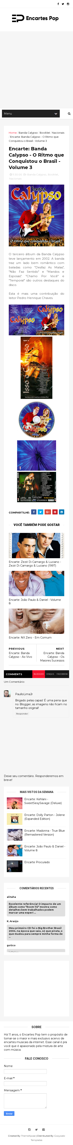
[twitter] (63, 4)
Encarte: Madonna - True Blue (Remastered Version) (44, 832)
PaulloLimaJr (24, 694)
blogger (39, 674)
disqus (50, 674)
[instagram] (68, 4)
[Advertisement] (36, 69)
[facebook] (58, 4)
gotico (11, 945)
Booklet (45, 132)
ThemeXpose (28, 1135)
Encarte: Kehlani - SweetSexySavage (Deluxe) (43, 801)
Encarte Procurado (37, 862)
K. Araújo (12, 921)
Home (13, 132)
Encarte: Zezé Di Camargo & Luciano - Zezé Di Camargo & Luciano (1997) (35, 563)
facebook (62, 674)
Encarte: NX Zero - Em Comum (30, 637)
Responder (22, 713)
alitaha (11, 897)
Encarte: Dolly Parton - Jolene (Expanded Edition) (44, 817)
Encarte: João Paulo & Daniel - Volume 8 (35, 601)
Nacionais (58, 132)
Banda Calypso (28, 132)
